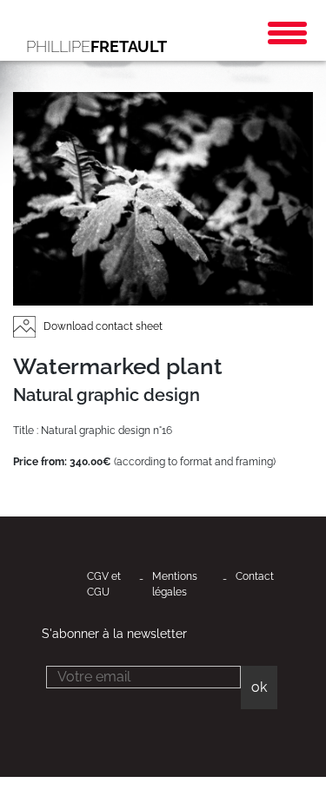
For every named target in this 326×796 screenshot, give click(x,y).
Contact (255, 576)
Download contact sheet (102, 326)
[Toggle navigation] (287, 33)
